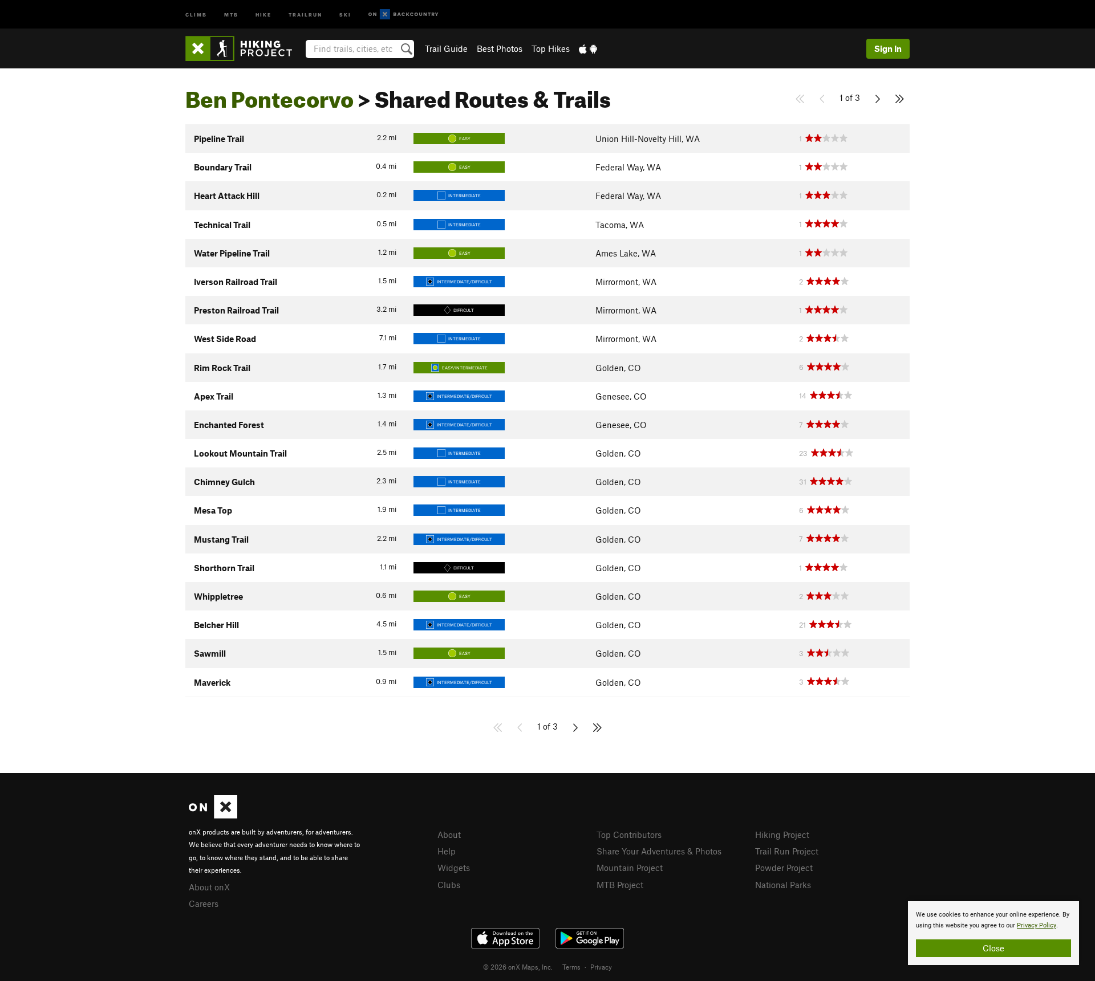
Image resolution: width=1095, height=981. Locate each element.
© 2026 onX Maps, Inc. (518, 967)
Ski (345, 14)
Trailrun (305, 14)
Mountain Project (630, 867)
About (449, 834)
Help (446, 851)
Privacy (601, 967)
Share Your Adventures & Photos (659, 851)
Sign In (888, 48)
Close (993, 948)
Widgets (453, 867)
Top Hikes (551, 48)
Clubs (448, 885)
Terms (571, 967)
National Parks (783, 885)
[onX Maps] (213, 815)
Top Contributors (629, 834)
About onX (209, 887)
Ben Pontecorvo (269, 95)
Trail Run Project (786, 851)
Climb (196, 14)
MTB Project (620, 885)
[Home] (244, 48)
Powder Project (784, 867)
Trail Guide (446, 48)
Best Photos (499, 48)
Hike (263, 14)
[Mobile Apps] (588, 48)
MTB (231, 14)
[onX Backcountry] (403, 14)
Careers (203, 903)
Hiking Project (782, 834)
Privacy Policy (1036, 925)
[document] (993, 933)
